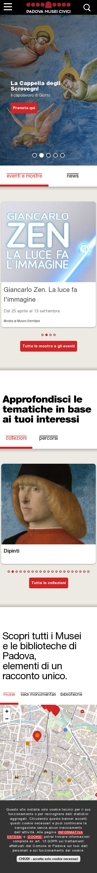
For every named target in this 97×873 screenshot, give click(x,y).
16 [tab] (68, 571)
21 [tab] (88, 571)
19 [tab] (80, 571)
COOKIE (35, 837)
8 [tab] (36, 571)
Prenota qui (24, 108)
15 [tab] (64, 571)
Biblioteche (71, 695)
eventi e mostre (24, 176)
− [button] (6, 719)
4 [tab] (55, 155)
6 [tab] (28, 571)
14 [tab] (60, 571)
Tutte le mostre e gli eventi (48, 346)
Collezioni (16, 438)
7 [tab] (32, 571)
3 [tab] (48, 155)
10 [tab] (44, 571)
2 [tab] (41, 155)
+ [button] (6, 711)
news (73, 176)
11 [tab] (48, 571)
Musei (9, 695)
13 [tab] (56, 571)
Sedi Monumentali (38, 695)
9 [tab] (40, 571)
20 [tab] (84, 571)
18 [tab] (76, 571)
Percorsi (48, 438)
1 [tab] (34, 155)
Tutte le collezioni (48, 583)
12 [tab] (52, 571)
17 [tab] (72, 571)
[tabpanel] (48, 90)
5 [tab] (62, 155)
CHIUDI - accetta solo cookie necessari (48, 859)
